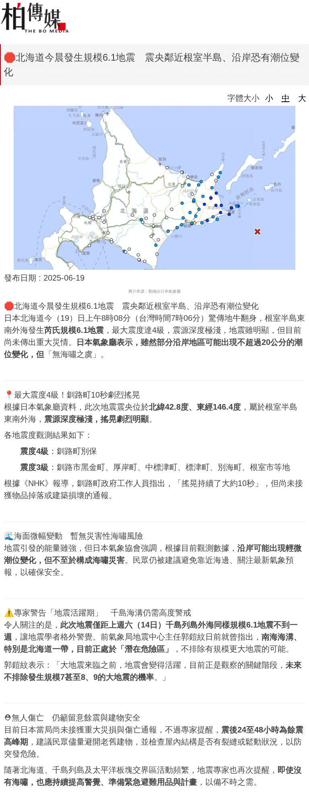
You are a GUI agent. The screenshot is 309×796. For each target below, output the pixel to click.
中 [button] (286, 98)
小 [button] (269, 98)
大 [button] (302, 98)
